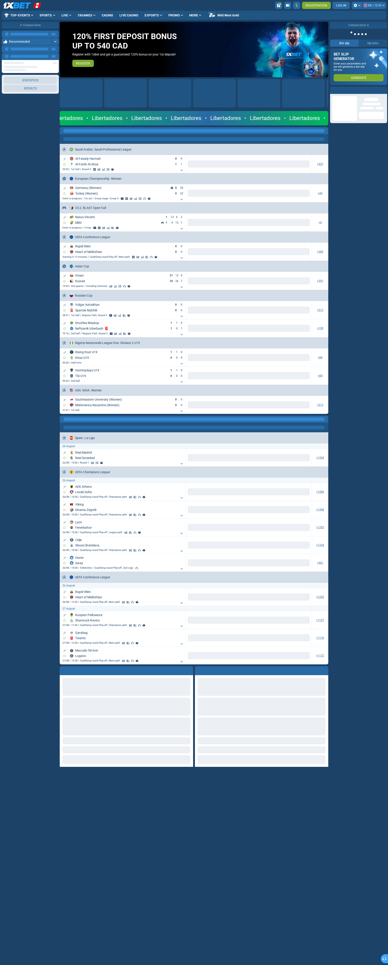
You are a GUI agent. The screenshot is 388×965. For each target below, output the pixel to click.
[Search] (324, 130)
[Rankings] (144, 198)
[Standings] (108, 169)
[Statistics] (99, 169)
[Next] (55, 56)
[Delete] (323, 669)
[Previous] (45, 56)
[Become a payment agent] (287, 5)
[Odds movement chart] (103, 169)
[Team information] (112, 169)
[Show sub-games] (182, 170)
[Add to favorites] (64, 164)
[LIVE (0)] (64, 130)
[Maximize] (55, 34)
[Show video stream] (122, 198)
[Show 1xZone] (94, 169)
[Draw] (113, 228)
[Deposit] (296, 5)
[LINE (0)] (64, 419)
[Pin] (64, 159)
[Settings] (357, 5)
